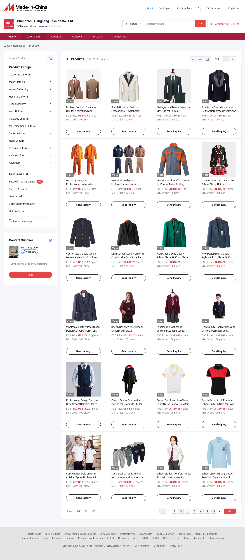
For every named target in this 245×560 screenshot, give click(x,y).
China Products (52, 533)
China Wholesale (108, 533)
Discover (98, 36)
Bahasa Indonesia (216, 538)
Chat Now (31, 251)
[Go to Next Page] (232, 59)
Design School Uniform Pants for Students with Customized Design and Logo (127, 477)
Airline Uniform (17, 155)
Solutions (77, 36)
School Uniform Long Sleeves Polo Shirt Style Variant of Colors (218, 477)
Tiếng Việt (199, 538)
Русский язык (85, 538)
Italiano (99, 538)
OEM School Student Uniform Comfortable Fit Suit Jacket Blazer (127, 257)
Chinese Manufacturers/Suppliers (80, 533)
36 (86, 511)
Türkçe (187, 538)
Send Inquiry (83, 131)
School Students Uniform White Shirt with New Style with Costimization (174, 477)
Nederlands (123, 538)
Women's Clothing (19, 89)
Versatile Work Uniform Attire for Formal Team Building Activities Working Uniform (173, 184)
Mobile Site (200, 533)
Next (228, 511)
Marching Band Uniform (22, 126)
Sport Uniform (17, 133)
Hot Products (34, 533)
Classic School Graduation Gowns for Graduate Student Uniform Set (127, 403)
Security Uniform (18, 148)
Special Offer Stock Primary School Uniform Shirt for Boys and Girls (218, 403)
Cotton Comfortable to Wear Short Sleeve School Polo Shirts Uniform (174, 403)
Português (57, 538)
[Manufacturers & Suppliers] (27, 7)
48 (93, 511)
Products (35, 36)
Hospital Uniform (18, 96)
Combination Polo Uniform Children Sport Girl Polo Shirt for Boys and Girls (82, 477)
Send (30, 274)
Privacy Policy (176, 545)
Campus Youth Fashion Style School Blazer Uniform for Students (218, 184)
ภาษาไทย (175, 538)
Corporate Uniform (19, 74)
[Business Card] (50, 240)
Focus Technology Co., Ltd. (99, 545)
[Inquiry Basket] (200, 8)
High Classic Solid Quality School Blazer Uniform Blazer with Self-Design (173, 257)
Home (12, 36)
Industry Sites (145, 533)
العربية (136, 538)
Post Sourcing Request (226, 24)
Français (70, 538)
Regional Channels (165, 533)
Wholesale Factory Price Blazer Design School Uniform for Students (83, 330)
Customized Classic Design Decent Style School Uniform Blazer (81, 257)
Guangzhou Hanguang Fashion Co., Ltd (45, 21)
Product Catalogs (22, 221)
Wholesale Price (127, 533)
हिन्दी (165, 538)
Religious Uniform (19, 118)
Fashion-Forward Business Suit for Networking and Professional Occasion (81, 110)
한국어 (146, 538)
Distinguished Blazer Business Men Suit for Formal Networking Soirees (173, 110)
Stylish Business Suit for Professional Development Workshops (125, 110)
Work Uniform (16, 111)
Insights (213, 533)
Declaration (159, 545)
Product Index (184, 533)
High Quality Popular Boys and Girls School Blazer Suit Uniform (218, 330)
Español (44, 538)
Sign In (150, 8)
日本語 (156, 538)
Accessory (14, 162)
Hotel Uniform (16, 140)
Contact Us (120, 36)
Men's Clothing (17, 82)
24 (78, 511)
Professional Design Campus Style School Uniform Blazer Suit (82, 403)
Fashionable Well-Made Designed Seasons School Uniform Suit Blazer (171, 330)
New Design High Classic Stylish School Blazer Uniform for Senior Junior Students (218, 257)
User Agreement (142, 545)
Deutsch (110, 538)
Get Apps (215, 8)
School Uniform (17, 104)
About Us (56, 36)
